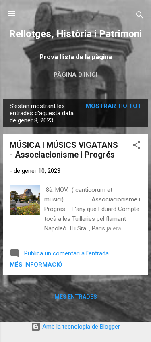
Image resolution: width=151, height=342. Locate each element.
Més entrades (75, 297)
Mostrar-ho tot (113, 106)
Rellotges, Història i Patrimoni (75, 33)
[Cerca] (140, 16)
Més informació (36, 264)
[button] (136, 146)
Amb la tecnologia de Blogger (80, 326)
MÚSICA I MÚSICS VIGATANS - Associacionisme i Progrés (64, 150)
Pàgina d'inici (75, 74)
